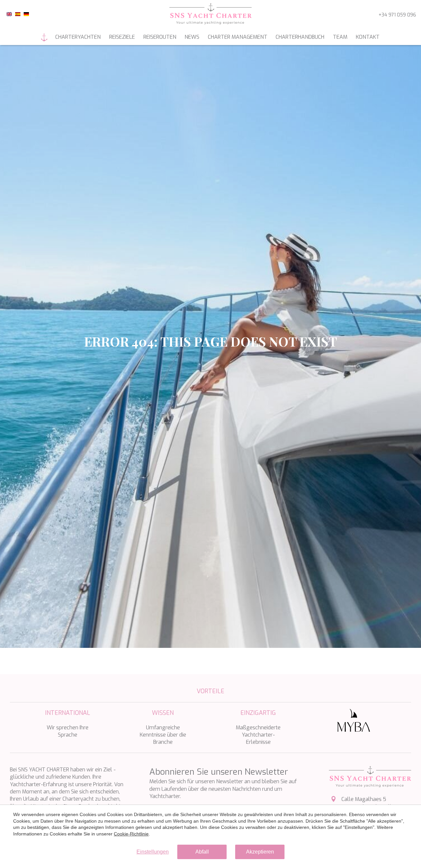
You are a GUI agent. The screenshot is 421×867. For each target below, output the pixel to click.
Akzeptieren (260, 852)
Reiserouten (159, 37)
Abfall (202, 852)
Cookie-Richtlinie (131, 833)
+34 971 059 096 (397, 15)
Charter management (237, 37)
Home (44, 37)
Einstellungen (152, 852)
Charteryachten (78, 37)
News (192, 37)
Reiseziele (122, 37)
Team (340, 37)
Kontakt (368, 37)
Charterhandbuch (300, 37)
